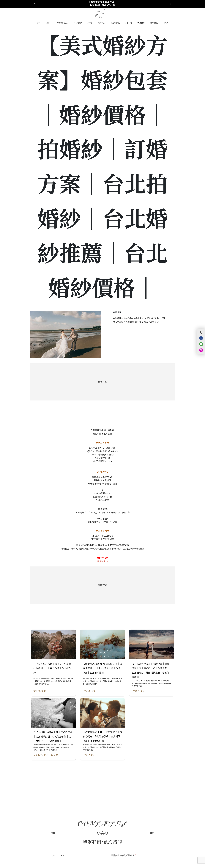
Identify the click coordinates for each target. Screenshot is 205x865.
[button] (170, 3)
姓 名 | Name (60, 855)
